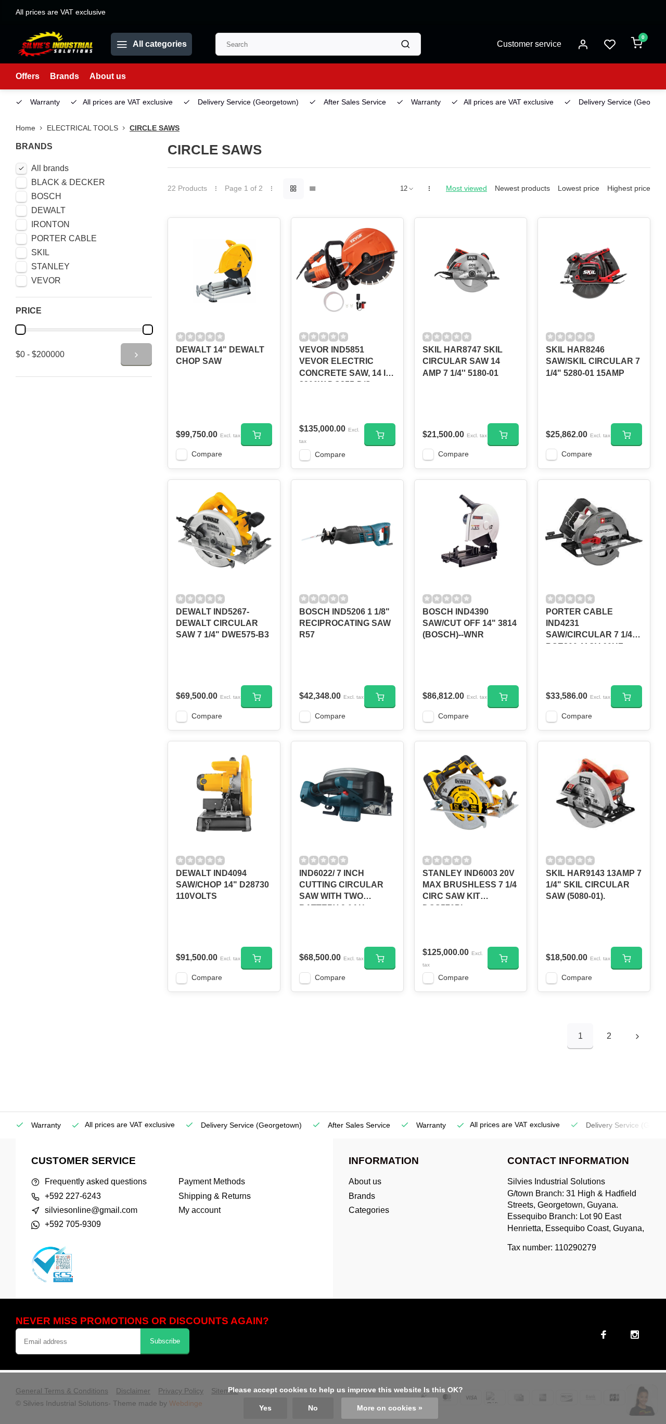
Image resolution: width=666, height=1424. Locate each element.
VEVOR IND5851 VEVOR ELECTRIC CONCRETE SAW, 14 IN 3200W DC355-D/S (345, 363)
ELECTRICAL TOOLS (82, 128)
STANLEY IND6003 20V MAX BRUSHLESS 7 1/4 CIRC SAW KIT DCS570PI (469, 887)
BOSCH (46, 196)
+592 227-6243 (73, 1196)
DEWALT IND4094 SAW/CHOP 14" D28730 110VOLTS (222, 885)
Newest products (522, 188)
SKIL (40, 252)
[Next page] (637, 1036)
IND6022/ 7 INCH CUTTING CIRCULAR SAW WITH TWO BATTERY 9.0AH (341, 887)
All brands (50, 168)
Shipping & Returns (214, 1196)
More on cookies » (389, 1408)
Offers (28, 76)
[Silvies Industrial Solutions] (55, 44)
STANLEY (50, 266)
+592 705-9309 (73, 1224)
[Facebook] (604, 1335)
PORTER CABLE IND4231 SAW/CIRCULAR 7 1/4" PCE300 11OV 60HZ (591, 625)
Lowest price (578, 188)
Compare (206, 454)
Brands (64, 76)
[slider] (20, 329)
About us (107, 76)
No (313, 1408)
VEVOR (46, 280)
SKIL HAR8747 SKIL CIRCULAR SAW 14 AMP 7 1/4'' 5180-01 (462, 361)
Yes (265, 1408)
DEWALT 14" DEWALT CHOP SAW (220, 355)
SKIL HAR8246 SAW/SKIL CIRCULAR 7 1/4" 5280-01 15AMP (593, 361)
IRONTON (50, 224)
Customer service (529, 44)
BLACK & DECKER (68, 182)
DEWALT (48, 210)
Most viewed (466, 188)
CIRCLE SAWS (155, 128)
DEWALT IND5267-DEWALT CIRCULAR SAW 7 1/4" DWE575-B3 (222, 623)
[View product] (256, 434)
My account (199, 1210)
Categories (369, 1210)
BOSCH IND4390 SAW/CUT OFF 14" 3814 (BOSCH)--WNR (469, 623)
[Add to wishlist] (264, 233)
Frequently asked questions (96, 1181)
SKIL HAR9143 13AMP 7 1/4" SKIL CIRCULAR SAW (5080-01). (594, 885)
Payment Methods (211, 1181)
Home (25, 128)
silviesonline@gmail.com (91, 1210)
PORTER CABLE (64, 238)
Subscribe (165, 1341)
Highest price (628, 188)
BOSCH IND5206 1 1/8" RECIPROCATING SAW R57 (345, 623)
